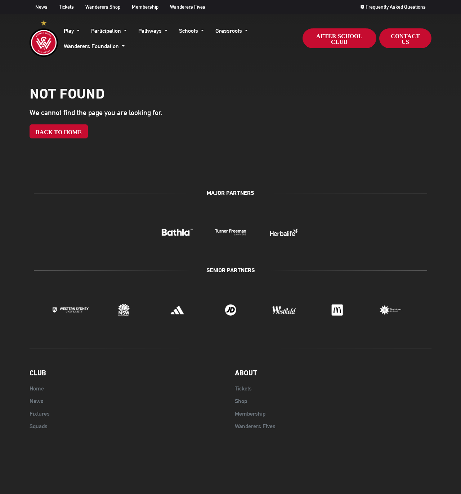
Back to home (59, 132)
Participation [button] (106, 30)
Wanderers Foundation (91, 46)
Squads (39, 426)
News (41, 7)
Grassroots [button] (229, 30)
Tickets (66, 7)
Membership (145, 7)
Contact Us (405, 39)
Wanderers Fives (187, 7)
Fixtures (40, 413)
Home (37, 388)
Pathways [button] (150, 30)
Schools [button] (189, 30)
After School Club (339, 39)
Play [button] (69, 30)
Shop (241, 401)
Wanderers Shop (102, 7)
